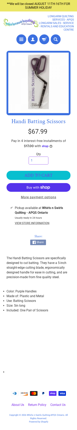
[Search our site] (56, 39)
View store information (32, 223)
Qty (38, 154)
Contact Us (58, 405)
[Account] (33, 39)
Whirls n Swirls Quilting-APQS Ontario (45, 415)
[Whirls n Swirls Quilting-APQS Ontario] (20, 23)
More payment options (38, 197)
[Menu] (21, 39)
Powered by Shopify (38, 422)
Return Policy (37, 405)
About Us (17, 405)
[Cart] (44, 39)
